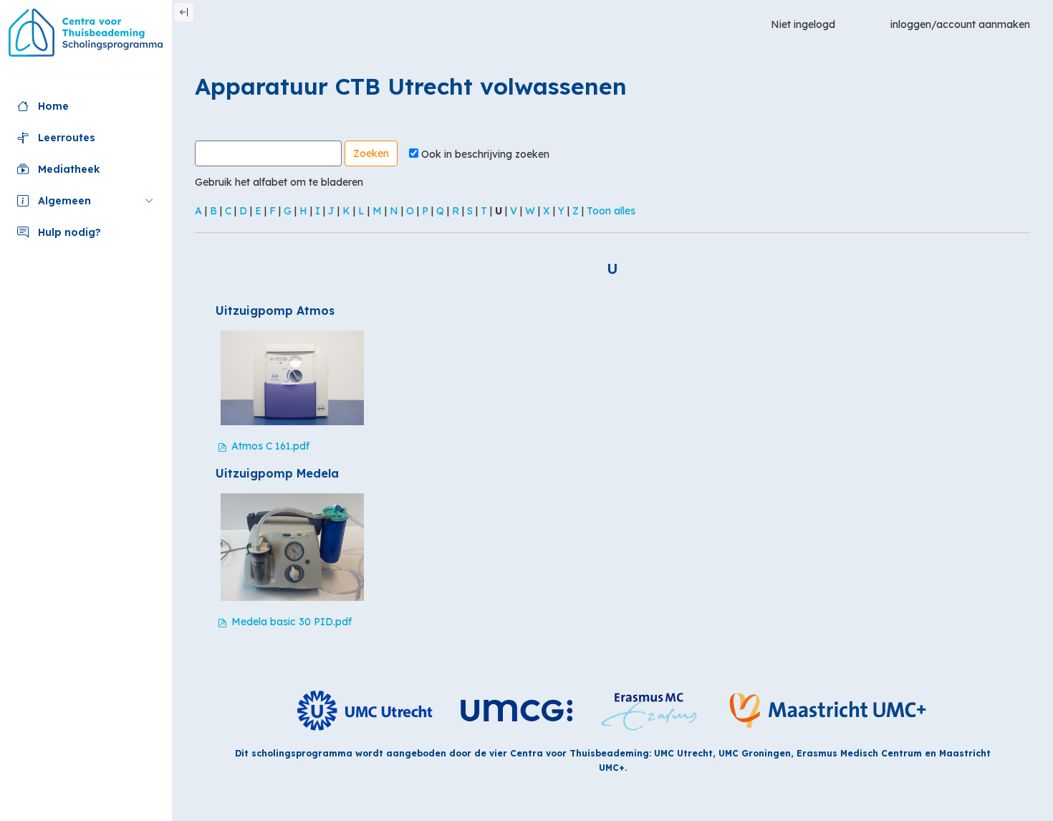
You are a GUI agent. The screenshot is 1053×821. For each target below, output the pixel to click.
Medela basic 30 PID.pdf (291, 621)
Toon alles (611, 210)
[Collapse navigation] (184, 12)
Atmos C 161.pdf (270, 446)
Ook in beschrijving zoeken (485, 154)
